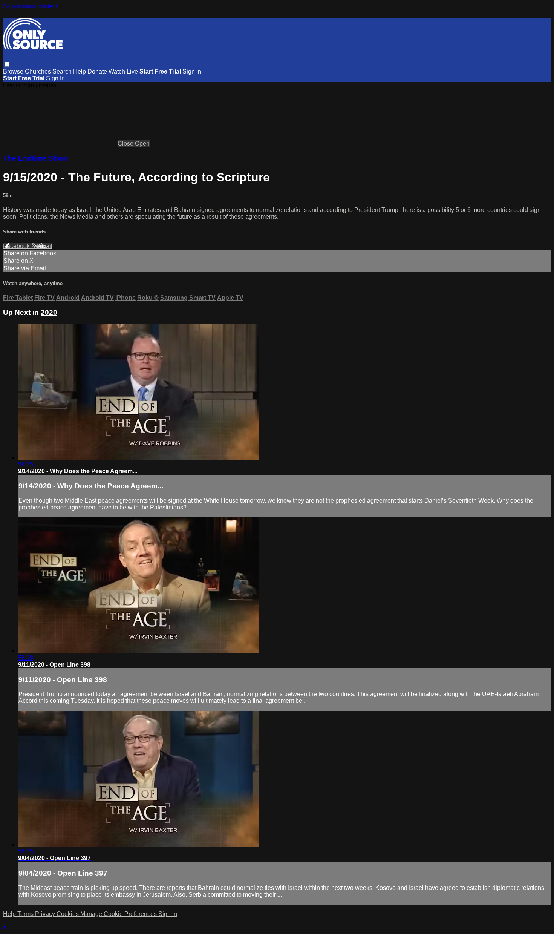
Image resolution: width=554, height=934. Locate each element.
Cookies (68, 914)
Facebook (17, 246)
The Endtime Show (35, 158)
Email (44, 246)
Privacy (46, 914)
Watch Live (123, 71)
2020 (49, 312)
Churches (38, 71)
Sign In (55, 78)
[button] (7, 64)
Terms (26, 914)
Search (62, 71)
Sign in (191, 71)
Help (79, 71)
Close (126, 143)
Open (142, 143)
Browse (14, 71)
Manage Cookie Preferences (119, 914)
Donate (97, 71)
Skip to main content (30, 6)
